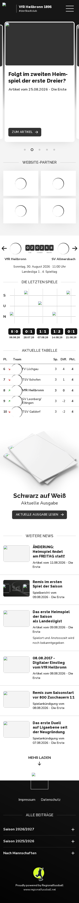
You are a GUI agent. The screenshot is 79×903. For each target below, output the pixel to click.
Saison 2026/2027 (18, 829)
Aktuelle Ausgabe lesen (37, 514)
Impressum (26, 799)
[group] (39, 257)
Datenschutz (51, 799)
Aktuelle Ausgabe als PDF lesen (42, 457)
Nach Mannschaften (19, 853)
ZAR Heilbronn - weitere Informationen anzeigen (20, 183)
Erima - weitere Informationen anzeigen (20, 210)
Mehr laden (39, 757)
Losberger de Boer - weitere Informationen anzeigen (58, 183)
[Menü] (69, 8)
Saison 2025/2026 (18, 841)
